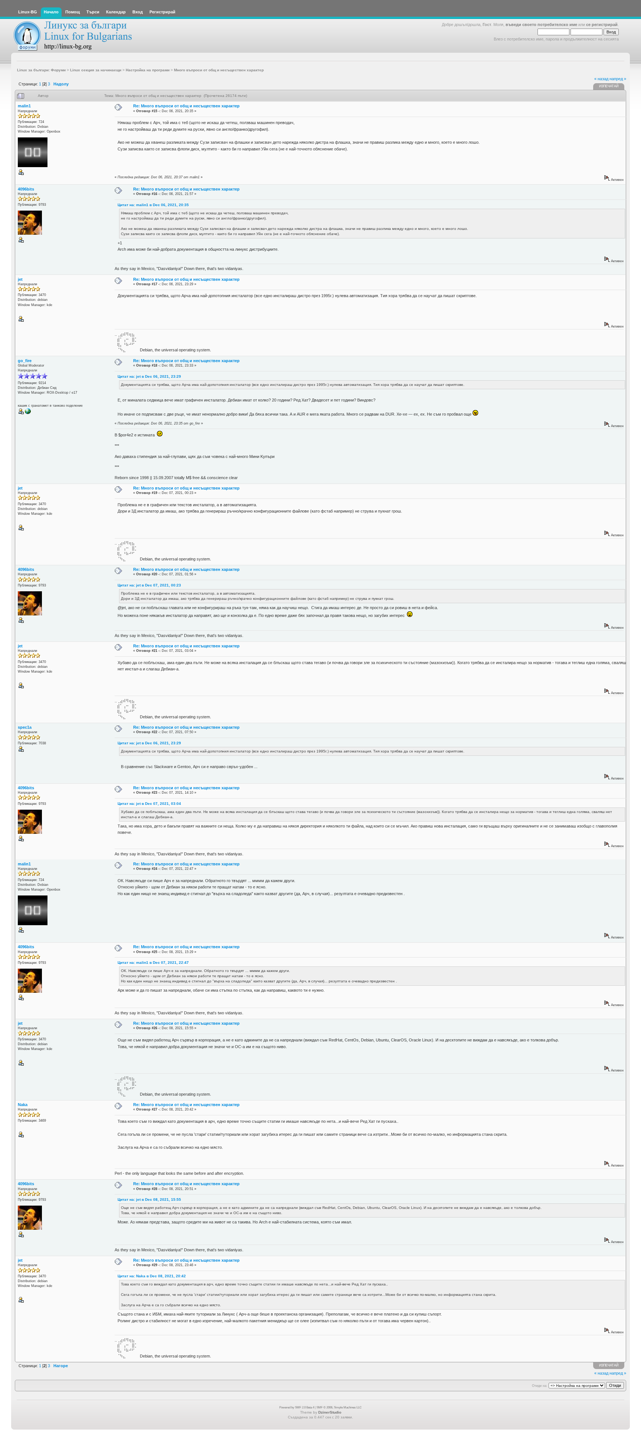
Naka (22, 1104)
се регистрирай (602, 24)
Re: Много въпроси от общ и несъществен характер (186, 106)
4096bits (26, 189)
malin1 (24, 106)
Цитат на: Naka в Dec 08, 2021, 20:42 (152, 1276)
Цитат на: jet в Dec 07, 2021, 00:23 (149, 585)
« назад (601, 79)
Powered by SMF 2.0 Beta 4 (296, 1407)
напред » (617, 79)
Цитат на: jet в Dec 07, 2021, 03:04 (149, 804)
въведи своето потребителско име (541, 24)
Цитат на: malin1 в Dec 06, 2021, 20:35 (153, 205)
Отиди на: (540, 1386)
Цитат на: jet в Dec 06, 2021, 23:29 (149, 376)
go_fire (25, 360)
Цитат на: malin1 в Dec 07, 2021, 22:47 (153, 962)
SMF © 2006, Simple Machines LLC (339, 1407)
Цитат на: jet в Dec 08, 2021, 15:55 (149, 1199)
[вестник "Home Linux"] (28, 413)
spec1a (25, 727)
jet (20, 279)
